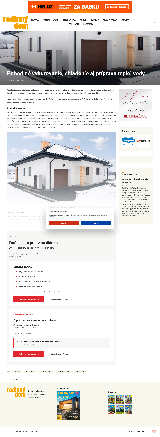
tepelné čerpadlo (64, 371)
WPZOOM (140, 431)
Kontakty (125, 20)
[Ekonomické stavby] (128, 141)
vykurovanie (80, 371)
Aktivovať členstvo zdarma (29, 299)
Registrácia (88, 24)
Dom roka (95, 20)
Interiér (46, 20)
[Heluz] (143, 141)
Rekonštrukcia (69, 20)
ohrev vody (30, 371)
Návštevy (35, 20)
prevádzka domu (46, 371)
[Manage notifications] (154, 431)
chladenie (16, 371)
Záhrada (84, 20)
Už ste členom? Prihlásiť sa (61, 299)
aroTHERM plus (45, 112)
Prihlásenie (74, 24)
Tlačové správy (110, 20)
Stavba (56, 20)
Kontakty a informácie (36, 391)
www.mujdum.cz (129, 174)
